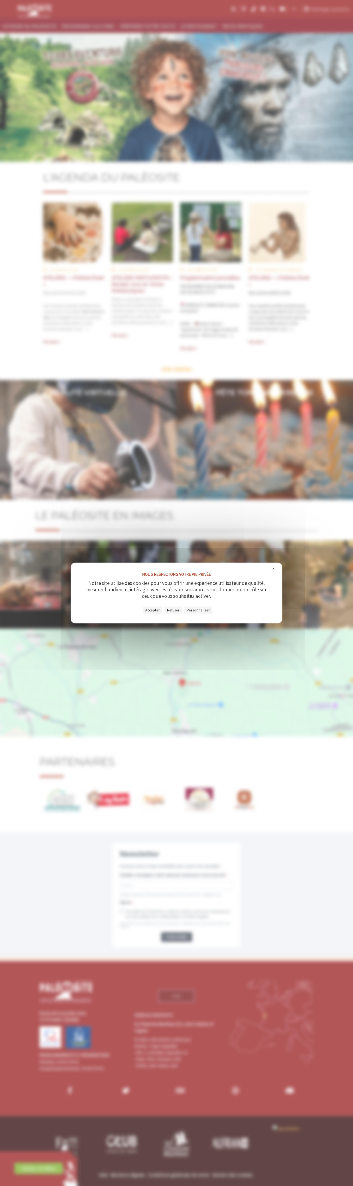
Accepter (152, 610)
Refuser (173, 610)
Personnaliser (198, 610)
